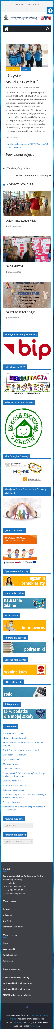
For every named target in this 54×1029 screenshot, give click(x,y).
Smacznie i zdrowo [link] (11, 802)
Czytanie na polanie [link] (11, 768)
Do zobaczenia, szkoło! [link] (13, 733)
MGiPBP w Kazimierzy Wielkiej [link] (17, 995)
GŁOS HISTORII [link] (15, 266)
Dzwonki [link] (7, 909)
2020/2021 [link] (26, 69)
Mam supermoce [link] (10, 764)
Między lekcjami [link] (13, 69)
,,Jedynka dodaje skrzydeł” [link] (14, 738)
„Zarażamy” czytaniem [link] (18, 168)
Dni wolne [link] (7, 920)
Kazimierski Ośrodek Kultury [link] (16, 989)
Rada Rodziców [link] (10, 955)
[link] (50, 10)
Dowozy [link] (7, 943)
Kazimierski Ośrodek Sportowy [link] (17, 983)
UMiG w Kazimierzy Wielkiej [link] (16, 977)
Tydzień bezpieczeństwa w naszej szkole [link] (21, 750)
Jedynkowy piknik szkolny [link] (14, 790)
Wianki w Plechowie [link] (12, 780)
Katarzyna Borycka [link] (31, 87)
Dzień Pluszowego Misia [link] (21, 221)
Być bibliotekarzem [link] (11, 759)
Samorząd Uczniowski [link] (13, 926)
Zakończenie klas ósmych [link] (14, 754)
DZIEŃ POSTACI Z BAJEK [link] (21, 312)
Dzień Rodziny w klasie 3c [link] (14, 785)
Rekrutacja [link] (8, 961)
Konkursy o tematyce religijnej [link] (32, 175)
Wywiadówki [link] (9, 949)
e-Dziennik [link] (8, 915)
